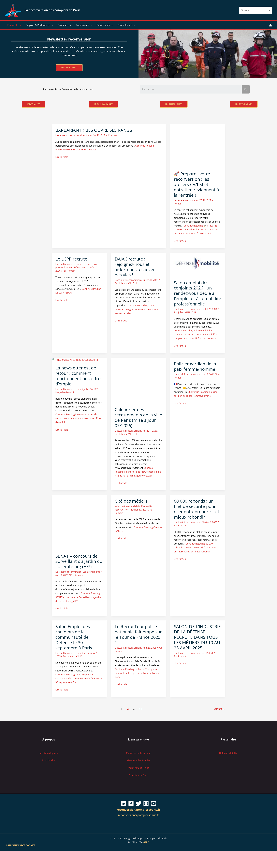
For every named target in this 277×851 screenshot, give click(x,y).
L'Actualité (33, 104)
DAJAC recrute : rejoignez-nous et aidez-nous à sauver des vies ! (135, 267)
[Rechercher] (270, 10)
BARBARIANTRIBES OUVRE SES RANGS (93, 130)
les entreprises (173, 104)
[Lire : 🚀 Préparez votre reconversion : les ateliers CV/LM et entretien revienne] (197, 145)
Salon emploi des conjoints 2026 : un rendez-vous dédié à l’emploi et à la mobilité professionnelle (197, 293)
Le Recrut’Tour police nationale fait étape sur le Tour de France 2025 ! (138, 634)
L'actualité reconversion (68, 264)
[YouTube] (153, 803)
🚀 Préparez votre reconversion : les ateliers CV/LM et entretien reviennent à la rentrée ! (196, 184)
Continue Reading (196, 229)
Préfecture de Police (138, 767)
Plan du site (48, 760)
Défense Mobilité (228, 753)
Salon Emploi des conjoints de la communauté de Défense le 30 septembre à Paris (73, 637)
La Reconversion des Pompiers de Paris (52, 10)
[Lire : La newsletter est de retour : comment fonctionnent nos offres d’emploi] (75, 359)
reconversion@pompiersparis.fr (138, 815)
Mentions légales (49, 753)
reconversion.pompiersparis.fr (138, 810)
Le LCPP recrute (71, 259)
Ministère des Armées (138, 760)
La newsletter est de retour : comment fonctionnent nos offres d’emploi (78, 376)
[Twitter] (138, 803)
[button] (19, 25)
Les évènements (182, 200)
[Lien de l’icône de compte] (270, 25)
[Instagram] (146, 803)
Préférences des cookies (20, 845)
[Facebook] (131, 803)
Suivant (219, 708)
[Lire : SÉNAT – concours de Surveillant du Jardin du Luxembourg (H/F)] (79, 522)
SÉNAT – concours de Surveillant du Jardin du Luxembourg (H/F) (78, 561)
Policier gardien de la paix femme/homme (195, 366)
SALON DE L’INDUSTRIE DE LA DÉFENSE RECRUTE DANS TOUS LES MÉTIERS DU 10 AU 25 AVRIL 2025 (197, 637)
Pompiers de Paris (138, 775)
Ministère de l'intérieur (138, 753)
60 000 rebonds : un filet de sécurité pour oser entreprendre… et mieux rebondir (196, 509)
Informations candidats (127, 506)
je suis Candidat (103, 104)
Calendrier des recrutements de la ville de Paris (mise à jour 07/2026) (138, 417)
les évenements (243, 104)
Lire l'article (61, 157)
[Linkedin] (123, 803)
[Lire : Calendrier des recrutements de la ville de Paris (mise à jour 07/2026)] (138, 380)
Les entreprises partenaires (70, 135)
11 (140, 708)
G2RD (146, 842)
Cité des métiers (131, 501)
